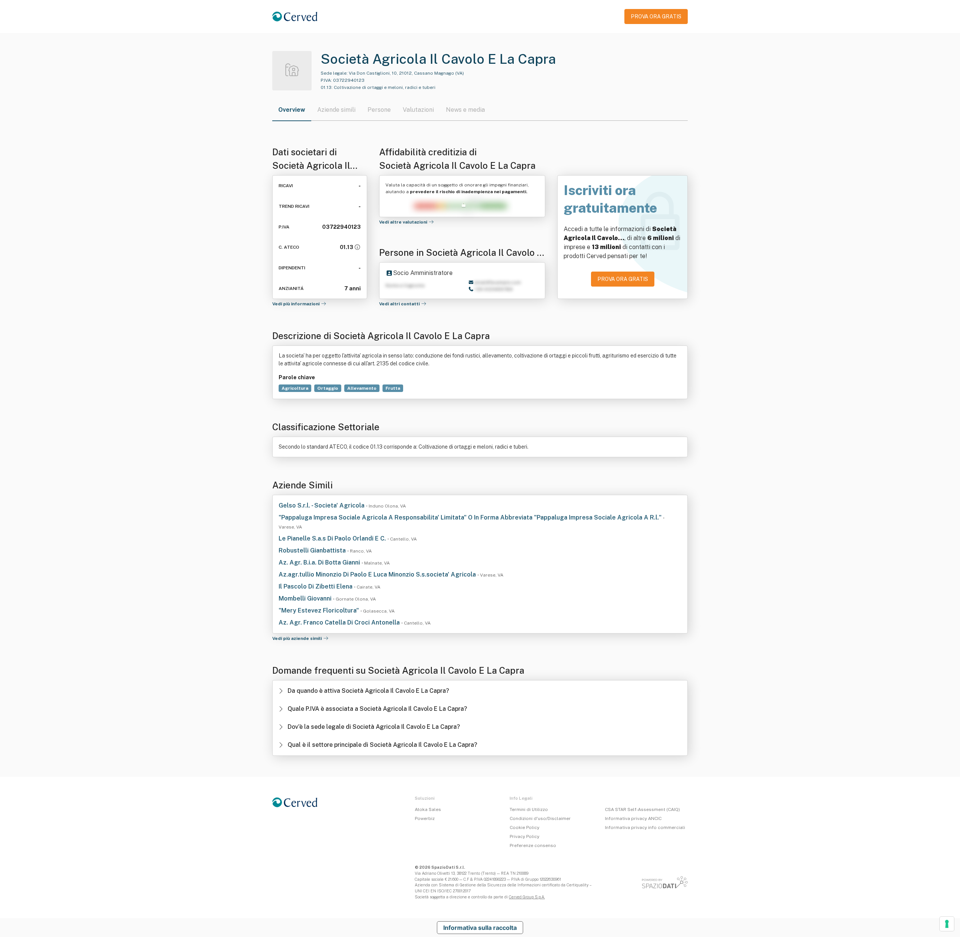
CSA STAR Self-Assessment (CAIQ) (642, 809)
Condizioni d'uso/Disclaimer (540, 818)
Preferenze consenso (533, 845)
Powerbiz (425, 818)
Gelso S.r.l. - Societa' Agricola (322, 505)
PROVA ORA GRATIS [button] (656, 17)
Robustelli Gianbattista (313, 550)
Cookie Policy (524, 827)
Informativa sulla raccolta (480, 927)
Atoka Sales (428, 809)
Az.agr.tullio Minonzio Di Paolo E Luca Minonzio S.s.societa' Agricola (378, 574)
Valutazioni (418, 109)
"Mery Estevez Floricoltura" (319, 610)
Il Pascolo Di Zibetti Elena (316, 586)
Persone (379, 109)
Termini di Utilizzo (529, 809)
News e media (465, 109)
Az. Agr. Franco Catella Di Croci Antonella (340, 622)
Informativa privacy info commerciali (645, 827)
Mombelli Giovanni (306, 598)
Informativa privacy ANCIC (633, 818)
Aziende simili (336, 109)
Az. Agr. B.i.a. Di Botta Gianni (320, 562)
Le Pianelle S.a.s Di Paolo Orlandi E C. (333, 538)
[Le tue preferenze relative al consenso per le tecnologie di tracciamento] (947, 924)
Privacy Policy (524, 836)
